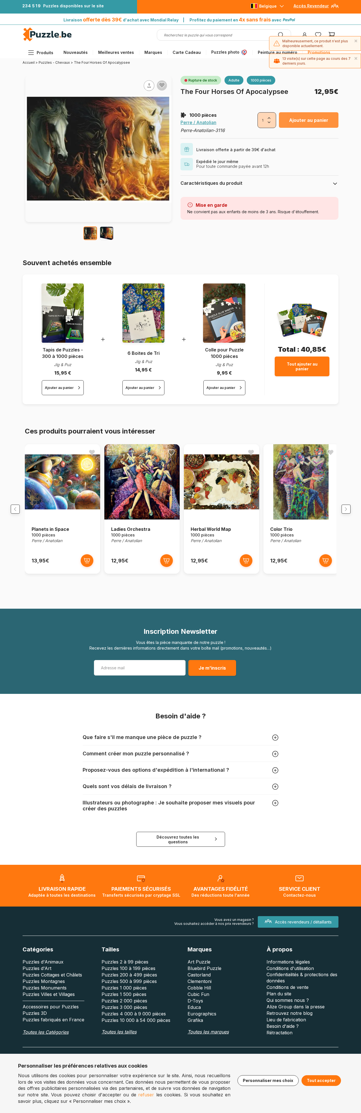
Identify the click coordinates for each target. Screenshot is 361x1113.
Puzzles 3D (35, 1013)
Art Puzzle (199, 962)
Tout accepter (321, 1080)
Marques (153, 52)
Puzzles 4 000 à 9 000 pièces (134, 1014)
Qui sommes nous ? (288, 1000)
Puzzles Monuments (45, 988)
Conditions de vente (288, 987)
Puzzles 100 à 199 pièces (128, 968)
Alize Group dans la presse (296, 1006)
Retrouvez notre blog (289, 1013)
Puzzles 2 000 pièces (124, 1001)
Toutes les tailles (119, 1032)
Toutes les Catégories (46, 1032)
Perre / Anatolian (198, 122)
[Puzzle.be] (47, 40)
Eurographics (202, 1014)
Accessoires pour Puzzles (51, 1006)
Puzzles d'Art (37, 968)
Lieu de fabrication (286, 1019)
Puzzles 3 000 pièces (124, 1007)
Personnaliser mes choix (268, 1080)
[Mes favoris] (318, 35)
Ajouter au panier (308, 120)
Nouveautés (75, 52)
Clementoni (200, 981)
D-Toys (195, 1001)
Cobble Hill (199, 988)
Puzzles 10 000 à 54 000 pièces (136, 1020)
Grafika (195, 1020)
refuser (146, 1094)
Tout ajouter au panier (302, 366)
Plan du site (279, 994)
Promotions (319, 52)
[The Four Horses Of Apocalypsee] (90, 233)
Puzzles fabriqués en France (53, 1019)
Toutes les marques (208, 1032)
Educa (194, 1007)
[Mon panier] (331, 35)
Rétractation (279, 1032)
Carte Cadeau (187, 52)
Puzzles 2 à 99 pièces (125, 962)
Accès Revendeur (311, 5)
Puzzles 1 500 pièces (124, 994)
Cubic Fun (198, 994)
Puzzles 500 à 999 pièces (129, 981)
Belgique (268, 6)
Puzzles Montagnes (44, 981)
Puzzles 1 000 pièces (124, 988)
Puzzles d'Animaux (43, 962)
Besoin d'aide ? (283, 1026)
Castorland (199, 975)
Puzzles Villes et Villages (49, 994)
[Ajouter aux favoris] (162, 85)
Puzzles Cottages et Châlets (52, 975)
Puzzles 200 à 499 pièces (129, 975)
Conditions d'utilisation (290, 968)
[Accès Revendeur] (334, 8)
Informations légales (288, 962)
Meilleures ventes (116, 52)
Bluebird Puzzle (204, 968)
